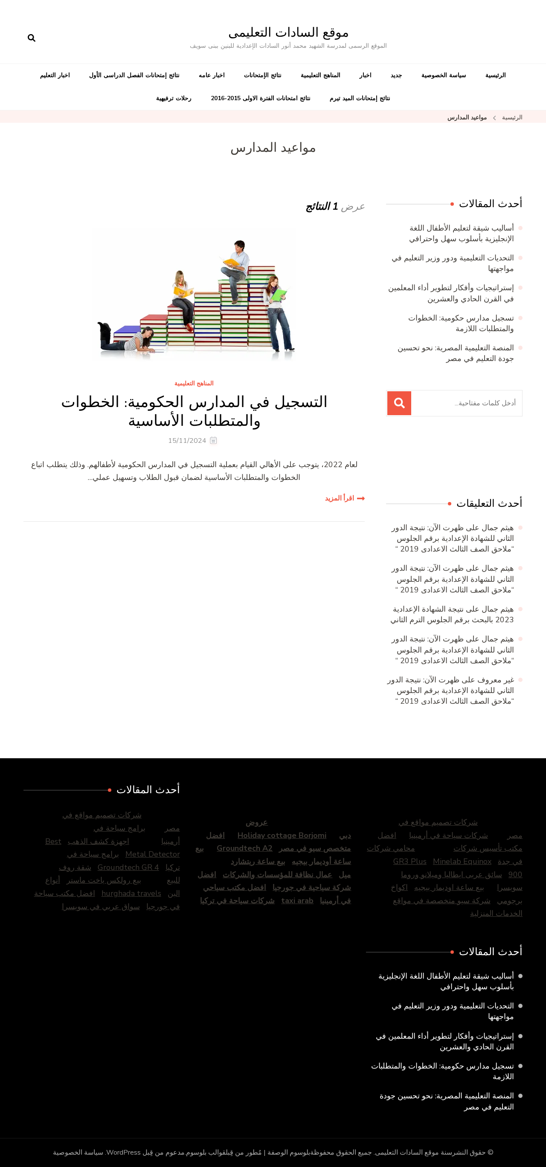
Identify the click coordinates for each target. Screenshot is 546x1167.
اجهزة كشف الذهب (98, 841)
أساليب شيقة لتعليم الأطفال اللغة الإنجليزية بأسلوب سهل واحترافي (461, 233)
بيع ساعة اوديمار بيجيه (449, 887)
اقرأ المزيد (339, 498)
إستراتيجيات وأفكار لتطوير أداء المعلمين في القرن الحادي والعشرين (451, 293)
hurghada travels (131, 893)
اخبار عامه (212, 75)
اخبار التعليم (55, 75)
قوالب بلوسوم (206, 1152)
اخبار (366, 75)
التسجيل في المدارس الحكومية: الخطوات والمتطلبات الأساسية (194, 411)
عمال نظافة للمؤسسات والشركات (277, 874)
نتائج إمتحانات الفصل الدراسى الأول (134, 75)
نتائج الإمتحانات (263, 75)
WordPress (123, 1152)
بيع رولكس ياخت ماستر (104, 880)
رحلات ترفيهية (174, 98)
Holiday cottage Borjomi (282, 835)
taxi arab (297, 900)
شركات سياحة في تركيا (237, 900)
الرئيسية (495, 75)
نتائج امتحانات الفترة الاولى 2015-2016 (261, 98)
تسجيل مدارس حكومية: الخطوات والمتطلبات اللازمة (461, 323)
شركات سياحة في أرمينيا (448, 835)
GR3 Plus (410, 861)
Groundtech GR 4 (128, 867)
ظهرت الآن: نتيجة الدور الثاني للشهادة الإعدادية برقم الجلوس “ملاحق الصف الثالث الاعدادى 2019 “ (453, 538)
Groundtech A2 (245, 848)
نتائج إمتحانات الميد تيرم (360, 98)
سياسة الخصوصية (443, 75)
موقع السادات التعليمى (288, 32)
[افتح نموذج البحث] (31, 38)
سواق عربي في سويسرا (101, 906)
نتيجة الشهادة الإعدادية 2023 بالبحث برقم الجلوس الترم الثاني (452, 614)
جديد (396, 75)
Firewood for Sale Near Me (442, 459)
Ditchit (474, 459)
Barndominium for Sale (504, 459)
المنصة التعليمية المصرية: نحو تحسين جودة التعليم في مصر (456, 353)
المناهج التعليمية (320, 75)
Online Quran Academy (403, 459)
